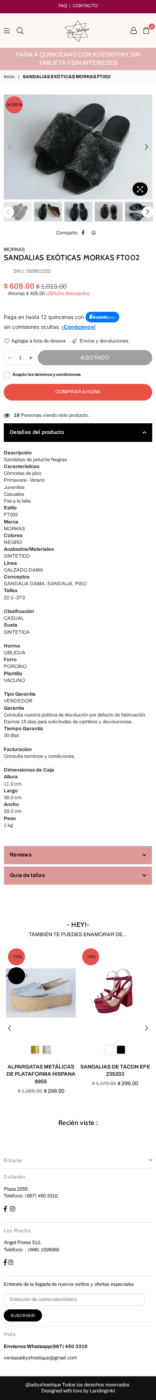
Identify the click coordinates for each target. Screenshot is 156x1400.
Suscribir (23, 1315)
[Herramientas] (133, 30)
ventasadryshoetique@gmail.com (40, 1358)
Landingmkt (102, 1391)
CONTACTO (85, 5)
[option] (81, 54)
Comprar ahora (77, 391)
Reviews (21, 855)
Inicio (9, 76)
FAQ (62, 5)
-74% (17, 956)
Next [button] (146, 147)
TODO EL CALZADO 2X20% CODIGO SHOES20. (81, 54)
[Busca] (20, 30)
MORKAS (14, 249)
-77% (91, 956)
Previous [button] (9, 147)
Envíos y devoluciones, (104, 341)
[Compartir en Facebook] (83, 233)
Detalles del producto (37, 432)
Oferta (14, 104)
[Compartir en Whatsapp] (94, 233)
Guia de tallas (27, 875)
